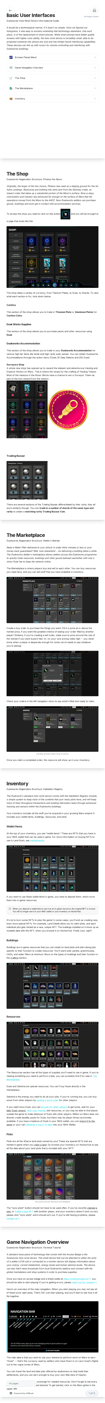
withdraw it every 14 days (39, 1124)
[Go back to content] (10, 10)
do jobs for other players (54, 1107)
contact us (12, 1218)
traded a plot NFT (24, 1211)
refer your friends (36, 1110)
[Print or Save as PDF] (94, 10)
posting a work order (47, 1100)
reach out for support (83, 1282)
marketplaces (37, 840)
